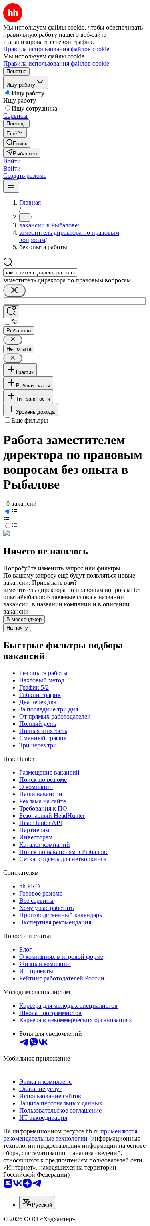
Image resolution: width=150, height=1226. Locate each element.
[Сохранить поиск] (11, 311)
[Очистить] (14, 290)
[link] (16, 143)
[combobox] (40, 272)
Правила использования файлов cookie (56, 63)
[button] (12, 161)
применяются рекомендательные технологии (70, 1135)
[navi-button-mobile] (11, 186)
